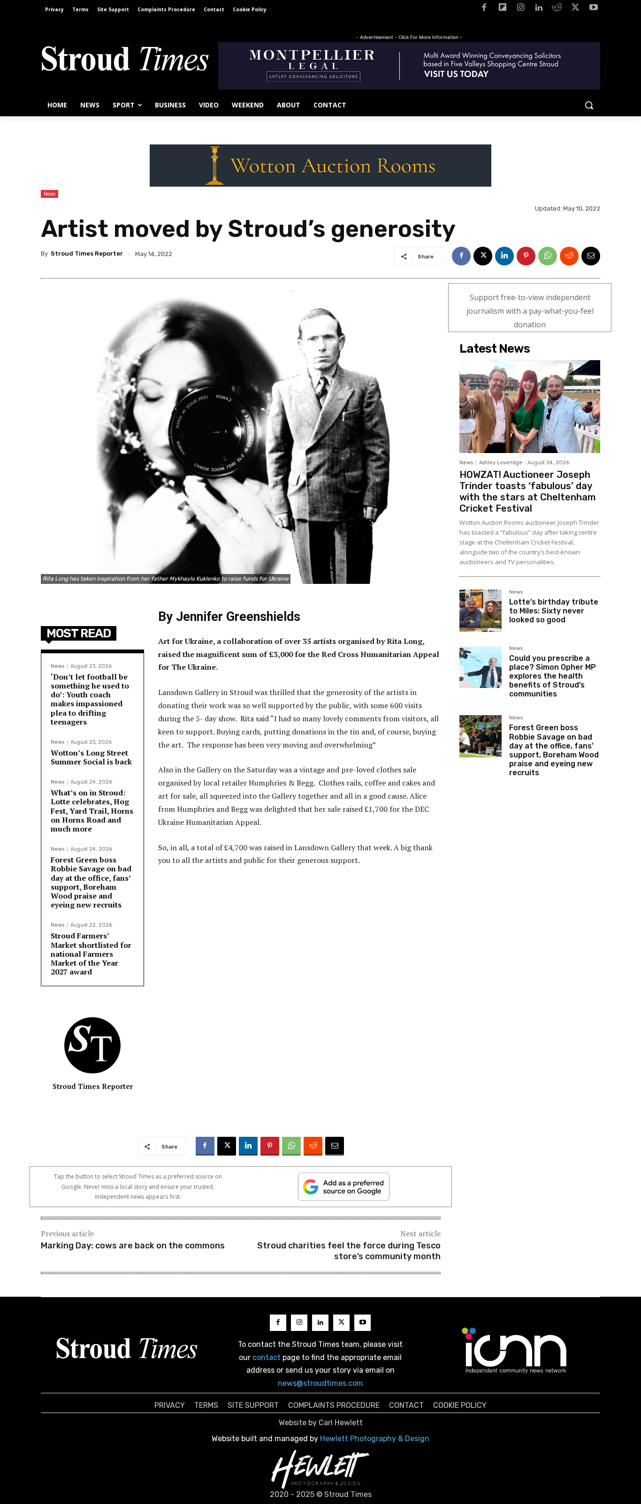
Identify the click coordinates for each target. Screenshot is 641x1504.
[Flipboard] (502, 9)
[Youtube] (593, 9)
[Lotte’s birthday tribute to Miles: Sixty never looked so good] (480, 611)
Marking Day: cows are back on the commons (133, 1245)
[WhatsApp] (547, 256)
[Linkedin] (539, 9)
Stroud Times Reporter (87, 253)
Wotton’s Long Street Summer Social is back (91, 757)
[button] (589, 105)
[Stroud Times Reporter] (92, 1045)
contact (266, 1357)
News (49, 193)
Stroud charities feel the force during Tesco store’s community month (349, 1251)
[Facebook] (484, 9)
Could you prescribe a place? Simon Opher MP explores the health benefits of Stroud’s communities (552, 676)
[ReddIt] (569, 256)
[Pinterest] (526, 256)
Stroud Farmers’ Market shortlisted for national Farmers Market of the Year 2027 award (91, 953)
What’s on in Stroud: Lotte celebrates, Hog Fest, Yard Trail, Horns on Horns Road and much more (92, 810)
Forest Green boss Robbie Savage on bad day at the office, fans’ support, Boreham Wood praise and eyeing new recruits (91, 882)
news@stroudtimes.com (320, 1383)
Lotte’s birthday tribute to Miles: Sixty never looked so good (553, 610)
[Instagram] (520, 9)
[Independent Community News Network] (514, 1350)
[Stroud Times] (125, 61)
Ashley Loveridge (500, 463)
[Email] (590, 256)
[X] (575, 9)
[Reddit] (557, 9)
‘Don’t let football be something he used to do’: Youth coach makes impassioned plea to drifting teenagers (90, 699)
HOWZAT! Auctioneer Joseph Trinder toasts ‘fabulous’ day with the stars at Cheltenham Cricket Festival (527, 491)
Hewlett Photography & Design (374, 1438)
